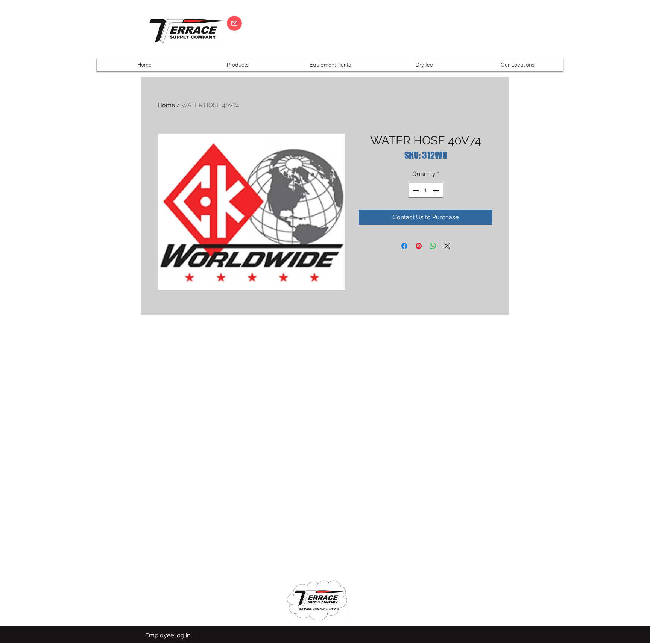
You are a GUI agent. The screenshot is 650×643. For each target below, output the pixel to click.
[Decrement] (415, 190)
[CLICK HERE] (234, 23)
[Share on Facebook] (404, 245)
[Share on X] (447, 245)
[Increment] (436, 190)
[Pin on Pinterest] (418, 245)
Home (166, 105)
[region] (593, 31)
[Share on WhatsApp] (432, 245)
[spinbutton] (425, 190)
